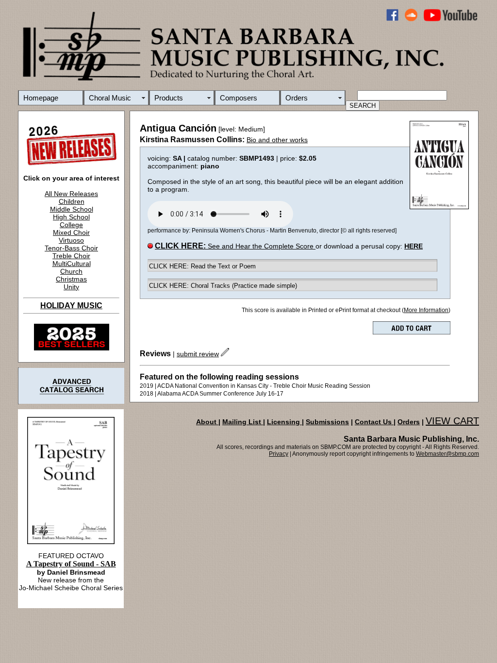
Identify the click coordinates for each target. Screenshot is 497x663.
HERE (413, 246)
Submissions (327, 422)
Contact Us (374, 422)
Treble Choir (71, 256)
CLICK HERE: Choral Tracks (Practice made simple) (223, 285)
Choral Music (110, 98)
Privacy (278, 453)
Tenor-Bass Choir (71, 248)
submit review (198, 354)
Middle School (71, 209)
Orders (296, 98)
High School (71, 217)
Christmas (71, 279)
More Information (426, 310)
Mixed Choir (71, 232)
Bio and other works (277, 140)
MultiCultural (71, 263)
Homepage (40, 98)
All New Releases (71, 194)
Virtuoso (71, 240)
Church (71, 271)
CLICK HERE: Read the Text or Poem (202, 266)
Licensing (284, 422)
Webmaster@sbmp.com (447, 453)
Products (168, 98)
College (71, 225)
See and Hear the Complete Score (235, 246)
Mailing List (242, 422)
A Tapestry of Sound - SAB (71, 564)
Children (71, 201)
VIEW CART (452, 420)
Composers (238, 98)
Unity (71, 287)
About (207, 422)
